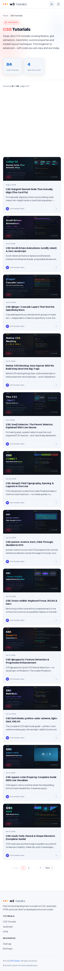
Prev (16, 868)
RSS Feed (7, 948)
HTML (5, 931)
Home (5, 16)
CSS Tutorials (9, 921)
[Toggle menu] (58, 4)
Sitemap (7, 944)
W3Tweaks (15, 961)
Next (47, 868)
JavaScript (8, 926)
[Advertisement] (32, 122)
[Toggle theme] (51, 4)
